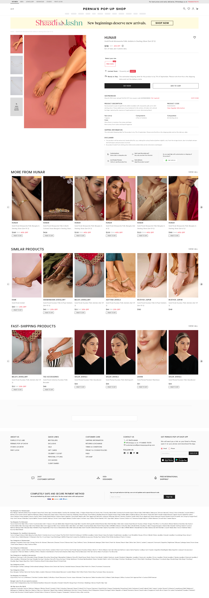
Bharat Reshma (173, 523)
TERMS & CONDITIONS (94, 447)
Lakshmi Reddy (43, 577)
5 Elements (33, 537)
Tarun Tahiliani (14, 516)
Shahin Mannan (153, 518)
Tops (75, 542)
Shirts (28, 550)
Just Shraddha (133, 535)
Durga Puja (73, 583)
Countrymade (38, 523)
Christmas (81, 583)
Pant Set (90, 551)
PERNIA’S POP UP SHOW (19, 443)
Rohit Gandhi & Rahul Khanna (163, 514)
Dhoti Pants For (86, 566)
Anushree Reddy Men (90, 525)
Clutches (122, 559)
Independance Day (24, 583)
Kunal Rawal (133, 523)
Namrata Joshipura (102, 516)
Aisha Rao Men (126, 525)
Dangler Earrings (38, 559)
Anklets (106, 557)
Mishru (41, 514)
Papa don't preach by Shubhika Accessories (80, 537)
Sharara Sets (69, 542)
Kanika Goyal (170, 516)
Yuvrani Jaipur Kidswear (74, 577)
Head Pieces (82, 557)
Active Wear (97, 551)
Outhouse (78, 535)
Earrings (20, 557)
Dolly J (78, 512)
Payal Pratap (83, 514)
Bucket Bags (174, 559)
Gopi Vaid (13, 518)
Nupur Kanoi (55, 514)
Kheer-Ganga (148, 523)
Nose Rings (54, 557)
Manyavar (154, 512)
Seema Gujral (177, 514)
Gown (62, 542)
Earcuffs (75, 557)
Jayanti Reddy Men (170, 527)
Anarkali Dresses (70, 566)
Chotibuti (35, 577)
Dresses (57, 542)
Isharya (22, 535)
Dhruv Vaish (28, 523)
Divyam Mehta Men (58, 523)
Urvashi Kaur (162, 518)
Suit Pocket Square (75, 550)
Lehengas (13, 542)
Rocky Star (99, 512)
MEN (21, 1)
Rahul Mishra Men (64, 527)
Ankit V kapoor (47, 523)
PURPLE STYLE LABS (17, 440)
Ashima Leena (60, 516)
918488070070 (193, 2)
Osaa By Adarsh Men (110, 512)
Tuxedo (151, 550)
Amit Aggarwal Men (50, 525)
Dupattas (164, 542)
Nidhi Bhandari (24, 537)
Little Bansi (27, 577)
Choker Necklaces (71, 559)
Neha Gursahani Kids (98, 577)
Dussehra (54, 583)
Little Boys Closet (54, 577)
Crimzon (128, 537)
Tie (110, 551)
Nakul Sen (47, 514)
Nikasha (68, 516)
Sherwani (33, 550)
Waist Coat (59, 550)
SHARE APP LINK (193, 453)
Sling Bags (156, 559)
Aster (96, 535)
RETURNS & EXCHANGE (94, 443)
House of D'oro (143, 535)
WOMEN (15, 1)
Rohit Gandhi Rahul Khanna (47, 516)
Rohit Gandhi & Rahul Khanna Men (93, 527)
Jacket (69, 572)
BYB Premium (153, 577)
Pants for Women (115, 542)
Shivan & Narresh (163, 512)
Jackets (144, 542)
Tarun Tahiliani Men (63, 525)
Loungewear (14, 551)
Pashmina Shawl (40, 561)
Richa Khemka (99, 518)
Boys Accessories (108, 572)
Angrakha (157, 550)
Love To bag (56, 535)
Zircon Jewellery (158, 557)
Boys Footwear (97, 572)
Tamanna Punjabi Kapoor (140, 518)
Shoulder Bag (14, 561)
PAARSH (36, 527)
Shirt (78, 572)
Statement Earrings (26, 559)
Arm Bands (99, 557)
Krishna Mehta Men (16, 525)
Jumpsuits (150, 542)
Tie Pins (66, 550)
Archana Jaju (85, 518)
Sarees (33, 542)
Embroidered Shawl (51, 561)
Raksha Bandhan (39, 583)
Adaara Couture (119, 518)
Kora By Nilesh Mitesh (16, 529)
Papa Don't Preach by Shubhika (69, 514)
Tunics (85, 542)
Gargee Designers (156, 525)
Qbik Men (72, 525)
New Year (104, 583)
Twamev (140, 523)
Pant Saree (15, 544)
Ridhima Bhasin (135, 514)
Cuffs (25, 557)
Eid (32, 583)
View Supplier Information (176, 108)
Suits (43, 550)
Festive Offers (33, 544)
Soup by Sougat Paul (190, 516)
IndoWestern (50, 551)
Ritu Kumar (144, 514)
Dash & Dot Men (19, 523)
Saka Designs (116, 577)
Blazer (74, 572)
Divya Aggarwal (145, 516)
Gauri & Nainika (179, 512)
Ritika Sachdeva (115, 537)
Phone (173, 448)
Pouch (135, 559)
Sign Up (169, 497)
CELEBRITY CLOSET (55, 453)
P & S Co (20, 577)
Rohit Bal (151, 514)
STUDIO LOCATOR (17, 447)
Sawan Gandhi (42, 518)
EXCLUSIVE (52, 443)
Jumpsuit (181, 550)
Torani (55, 518)
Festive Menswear (81, 551)
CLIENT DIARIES (53, 463)
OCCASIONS (52, 460)
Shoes (95, 559)
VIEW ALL (193, 172)
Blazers (105, 550)
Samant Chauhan (126, 516)
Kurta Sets (27, 542)
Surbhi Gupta (76, 518)
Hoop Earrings (61, 559)
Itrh (105, 518)
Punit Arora (54, 527)
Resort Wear (125, 542)
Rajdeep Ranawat (102, 514)
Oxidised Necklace (83, 559)
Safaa (92, 518)
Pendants (122, 557)
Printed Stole (62, 561)
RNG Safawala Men (75, 527)
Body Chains (91, 557)
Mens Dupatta (173, 550)
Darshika (182, 523)
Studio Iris (128, 518)
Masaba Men (28, 527)
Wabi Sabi (120, 523)
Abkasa (118, 525)
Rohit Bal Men (112, 523)
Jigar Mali (111, 518)
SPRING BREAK (129, 527)
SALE (50, 447)
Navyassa (63, 577)
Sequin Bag (22, 561)
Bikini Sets (133, 542)
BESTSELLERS (53, 440)
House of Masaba (23, 518)
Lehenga (27, 566)
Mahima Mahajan (33, 514)
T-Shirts (100, 550)
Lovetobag (179, 535)
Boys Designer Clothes (17, 572)
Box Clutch (30, 561)
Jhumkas (47, 559)
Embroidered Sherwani (59, 572)
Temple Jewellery (179, 557)
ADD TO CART (176, 86)
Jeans (128, 550)
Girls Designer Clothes (17, 566)
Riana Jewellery (158, 535)
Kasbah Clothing (176, 525)
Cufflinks (32, 551)
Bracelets (30, 557)
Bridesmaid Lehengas (94, 542)
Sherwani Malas (23, 551)
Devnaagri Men (27, 525)
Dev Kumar (189, 523)
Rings (36, 557)
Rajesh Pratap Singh (115, 514)
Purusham (165, 523)
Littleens (108, 577)
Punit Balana (92, 514)
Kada (90, 559)
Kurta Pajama (135, 550)
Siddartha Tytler (187, 514)
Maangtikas (62, 557)
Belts (105, 559)
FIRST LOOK (58, 1)
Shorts (95, 550)
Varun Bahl (75, 516)
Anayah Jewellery (169, 535)
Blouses (177, 542)
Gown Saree (194, 542)
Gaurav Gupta (33, 516)
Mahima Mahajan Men (17, 527)
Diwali (12, 583)
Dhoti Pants (105, 542)
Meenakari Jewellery (132, 557)
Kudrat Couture (186, 525)
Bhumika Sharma (114, 516)
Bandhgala (164, 550)
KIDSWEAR (40, 1)
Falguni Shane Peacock (88, 512)
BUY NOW (127, 86)
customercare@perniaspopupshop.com (140, 445)
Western (42, 551)
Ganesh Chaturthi (63, 583)
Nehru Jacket (21, 550)
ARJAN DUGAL (135, 525)
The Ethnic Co (157, 523)
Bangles (41, 557)
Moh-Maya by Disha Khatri (34, 535)
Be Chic (39, 537)
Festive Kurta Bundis (61, 551)
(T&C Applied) (154, 98)
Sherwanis (51, 542)
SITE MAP (89, 457)
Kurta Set (56, 566)
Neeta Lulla (82, 516)
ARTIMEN (112, 525)
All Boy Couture (125, 577)
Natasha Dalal (23, 512)
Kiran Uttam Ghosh (21, 514)
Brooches (115, 551)
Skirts (138, 542)
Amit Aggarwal (91, 516)
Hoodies (84, 550)
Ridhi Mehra (146, 512)
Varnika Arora (47, 535)
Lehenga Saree (185, 542)
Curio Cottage (14, 535)
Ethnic (37, 551)
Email (165, 448)
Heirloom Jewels (114, 557)
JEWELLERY (30, 1)
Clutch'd (72, 535)
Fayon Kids (13, 577)
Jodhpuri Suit (144, 550)
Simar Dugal (62, 518)
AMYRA (64, 537)
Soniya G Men (120, 527)
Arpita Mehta (33, 518)
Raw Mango (14, 512)
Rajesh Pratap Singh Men (73, 523)
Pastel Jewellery (168, 557)
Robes (90, 550)
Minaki (151, 535)
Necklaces (13, 557)
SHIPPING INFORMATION (94, 440)
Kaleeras (69, 557)
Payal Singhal (24, 516)
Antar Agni (48, 512)
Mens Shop (71, 551)
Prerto (123, 537)
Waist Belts (141, 559)
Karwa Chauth (96, 583)
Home (12, 31)
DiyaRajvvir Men (145, 525)
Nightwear (171, 542)
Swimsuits (157, 542)
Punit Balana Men (38, 525)
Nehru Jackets (40, 572)
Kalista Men (166, 525)
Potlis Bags (115, 559)
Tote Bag (189, 559)
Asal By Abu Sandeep (69, 512)
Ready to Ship (23, 544)
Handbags (129, 559)
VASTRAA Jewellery (88, 535)
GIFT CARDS (52, 450)
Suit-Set (111, 550)
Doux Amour (187, 535)
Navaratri (48, 583)
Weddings (88, 583)
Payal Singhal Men (44, 527)
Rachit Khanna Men (103, 525)
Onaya (171, 512)
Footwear (105, 551)
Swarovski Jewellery (146, 557)
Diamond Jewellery (191, 557)
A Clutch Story (14, 537)
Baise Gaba (138, 512)
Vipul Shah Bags (55, 537)
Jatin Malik (79, 525)
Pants (48, 550)
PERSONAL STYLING (55, 457)
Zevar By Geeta (108, 535)
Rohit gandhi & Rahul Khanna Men (97, 523)
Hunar (110, 37)
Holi (16, 583)
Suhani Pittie (105, 537)
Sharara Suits (49, 566)
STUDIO (49, 1)
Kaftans (80, 542)
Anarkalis (20, 542)
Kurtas (39, 550)
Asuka (126, 523)
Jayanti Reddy (189, 512)
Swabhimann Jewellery (121, 535)
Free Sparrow (87, 577)
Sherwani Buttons (120, 550)
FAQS (88, 453)
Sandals (100, 559)
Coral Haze (46, 537)
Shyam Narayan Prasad (158, 516)
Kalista (12, 514)
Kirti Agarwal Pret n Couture (139, 577)
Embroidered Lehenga (37, 566)
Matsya (50, 518)
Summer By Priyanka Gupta (125, 512)
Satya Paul (40, 512)
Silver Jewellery (15, 559)
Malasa (69, 518)
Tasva (12, 523)
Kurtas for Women (41, 542)
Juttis (109, 559)
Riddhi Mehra (126, 514)
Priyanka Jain (179, 516)
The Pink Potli (65, 535)
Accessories (188, 550)
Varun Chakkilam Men (183, 527)
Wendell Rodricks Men (141, 527)
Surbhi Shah (135, 516)
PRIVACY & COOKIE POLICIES (96, 450)
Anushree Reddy (57, 512)
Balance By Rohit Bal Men (156, 527)
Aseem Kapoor (172, 518)
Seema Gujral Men (109, 527)
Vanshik (83, 523)
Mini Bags (182, 559)
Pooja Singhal (32, 512)
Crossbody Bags (165, 559)
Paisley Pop (97, 537)
